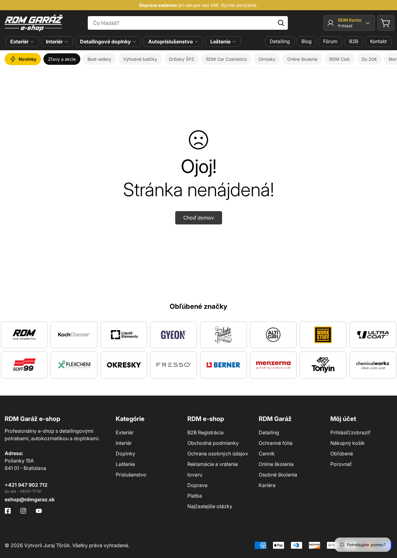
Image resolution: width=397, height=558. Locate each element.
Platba (194, 496)
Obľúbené (341, 453)
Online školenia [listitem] (302, 59)
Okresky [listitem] (266, 59)
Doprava (197, 485)
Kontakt (378, 41)
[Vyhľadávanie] (281, 23)
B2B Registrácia (205, 432)
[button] (385, 23)
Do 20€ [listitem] (369, 59)
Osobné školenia (278, 475)
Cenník (267, 453)
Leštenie (220, 41)
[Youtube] (39, 511)
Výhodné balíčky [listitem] (140, 59)
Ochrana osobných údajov (217, 453)
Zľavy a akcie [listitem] (62, 59)
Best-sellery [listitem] (99, 59)
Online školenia (276, 464)
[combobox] (188, 23)
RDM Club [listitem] (339, 59)
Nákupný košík (347, 443)
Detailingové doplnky (105, 41)
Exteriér (19, 41)
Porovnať (341, 464)
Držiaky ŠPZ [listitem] (181, 59)
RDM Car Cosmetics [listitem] (226, 59)
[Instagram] (23, 511)
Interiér (54, 41)
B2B (353, 41)
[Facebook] (8, 511)
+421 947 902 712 (26, 485)
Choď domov (198, 218)
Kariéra (267, 485)
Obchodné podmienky (213, 443)
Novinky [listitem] (27, 59)
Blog (306, 41)
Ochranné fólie (275, 443)
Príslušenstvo (131, 475)
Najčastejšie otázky (209, 506)
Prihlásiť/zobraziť (350, 432)
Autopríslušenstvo (170, 41)
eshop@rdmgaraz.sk (30, 499)
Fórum (330, 41)
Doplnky (125, 453)
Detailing (280, 41)
